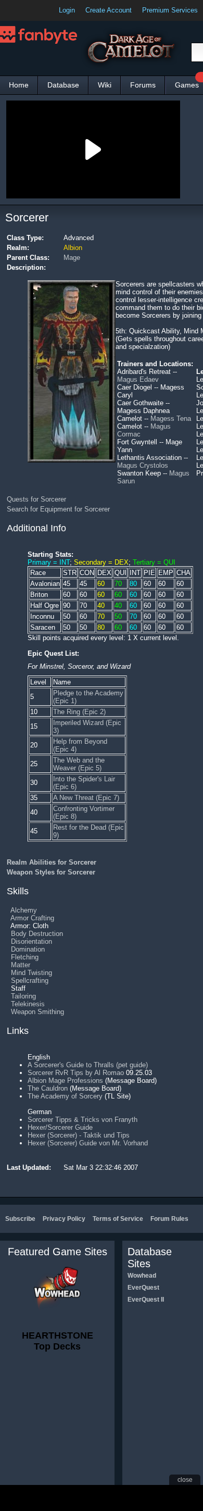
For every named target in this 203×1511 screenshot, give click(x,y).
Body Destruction (37, 934)
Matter (20, 965)
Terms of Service (118, 1218)
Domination (28, 949)
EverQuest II (146, 1299)
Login (67, 10)
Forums (143, 85)
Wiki (104, 85)
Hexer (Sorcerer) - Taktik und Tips (79, 1135)
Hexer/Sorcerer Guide (60, 1127)
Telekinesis (28, 1004)
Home (19, 85)
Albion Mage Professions (65, 1080)
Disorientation (31, 941)
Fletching (25, 957)
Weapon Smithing (37, 1012)
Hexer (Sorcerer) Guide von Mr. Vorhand (88, 1143)
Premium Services (170, 10)
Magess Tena (170, 418)
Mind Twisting (31, 973)
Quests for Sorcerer (36, 499)
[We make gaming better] (33, 10)
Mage (72, 257)
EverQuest (143, 1287)
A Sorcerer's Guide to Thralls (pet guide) (88, 1065)
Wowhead (142, 1275)
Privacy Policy (64, 1218)
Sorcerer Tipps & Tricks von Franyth (82, 1119)
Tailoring (23, 996)
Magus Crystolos (142, 465)
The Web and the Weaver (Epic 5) (79, 764)
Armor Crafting (32, 918)
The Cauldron (48, 1088)
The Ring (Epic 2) (79, 712)
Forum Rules (169, 1218)
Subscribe (20, 1218)
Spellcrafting (29, 980)
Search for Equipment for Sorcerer (58, 509)
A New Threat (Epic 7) (86, 798)
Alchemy (23, 910)
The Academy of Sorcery (65, 1096)
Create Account (108, 10)
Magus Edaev (138, 379)
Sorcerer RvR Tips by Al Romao (76, 1073)
